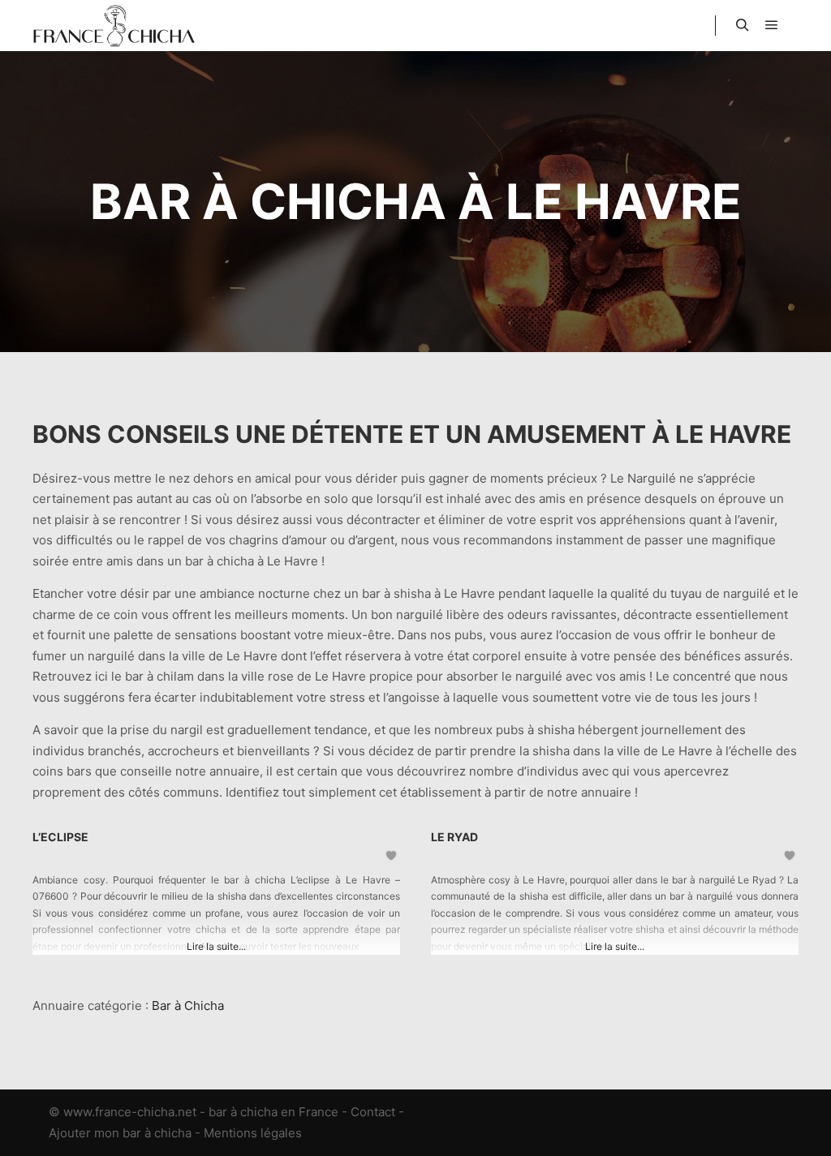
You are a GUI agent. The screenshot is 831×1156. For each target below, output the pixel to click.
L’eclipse (60, 837)
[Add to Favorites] (392, 855)
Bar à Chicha (188, 1005)
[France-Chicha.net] (113, 25)
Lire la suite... (216, 946)
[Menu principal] (771, 25)
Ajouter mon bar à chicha (120, 1133)
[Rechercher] (742, 25)
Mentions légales (253, 1133)
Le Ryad (454, 837)
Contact (373, 1111)
